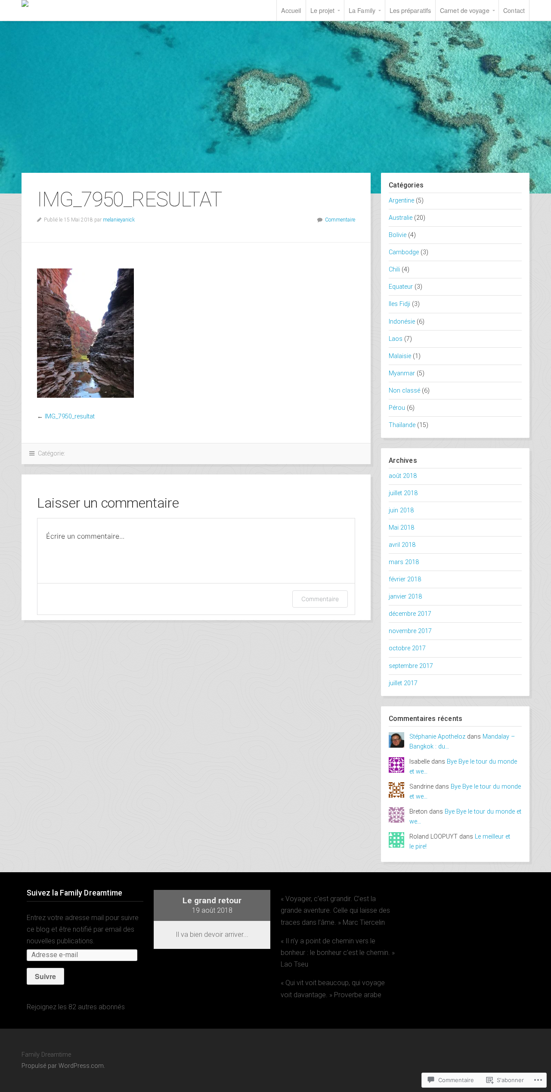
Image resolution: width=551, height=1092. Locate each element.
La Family (362, 10)
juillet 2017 (403, 683)
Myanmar (402, 373)
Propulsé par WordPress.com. (63, 1066)
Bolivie (397, 235)
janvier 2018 (405, 596)
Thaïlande (402, 425)
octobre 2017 (407, 648)
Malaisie (400, 356)
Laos (395, 339)
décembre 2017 (410, 614)
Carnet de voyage (464, 10)
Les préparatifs (410, 10)
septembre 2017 (411, 666)
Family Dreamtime (73, 3)
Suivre (45, 976)
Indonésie (402, 321)
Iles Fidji (399, 304)
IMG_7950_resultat (70, 416)
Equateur (401, 286)
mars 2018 (404, 562)
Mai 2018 (401, 527)
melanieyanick (119, 220)
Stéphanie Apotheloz (437, 736)
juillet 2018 (403, 493)
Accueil (291, 10)
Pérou (397, 408)
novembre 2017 (410, 631)
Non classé (404, 390)
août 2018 (403, 476)
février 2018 (405, 579)
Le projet (322, 10)
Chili (394, 269)
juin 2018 (401, 510)
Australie (400, 218)
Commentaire (340, 220)
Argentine (401, 200)
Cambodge (404, 252)
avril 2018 (402, 545)
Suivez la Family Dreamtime (74, 893)
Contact (514, 10)
